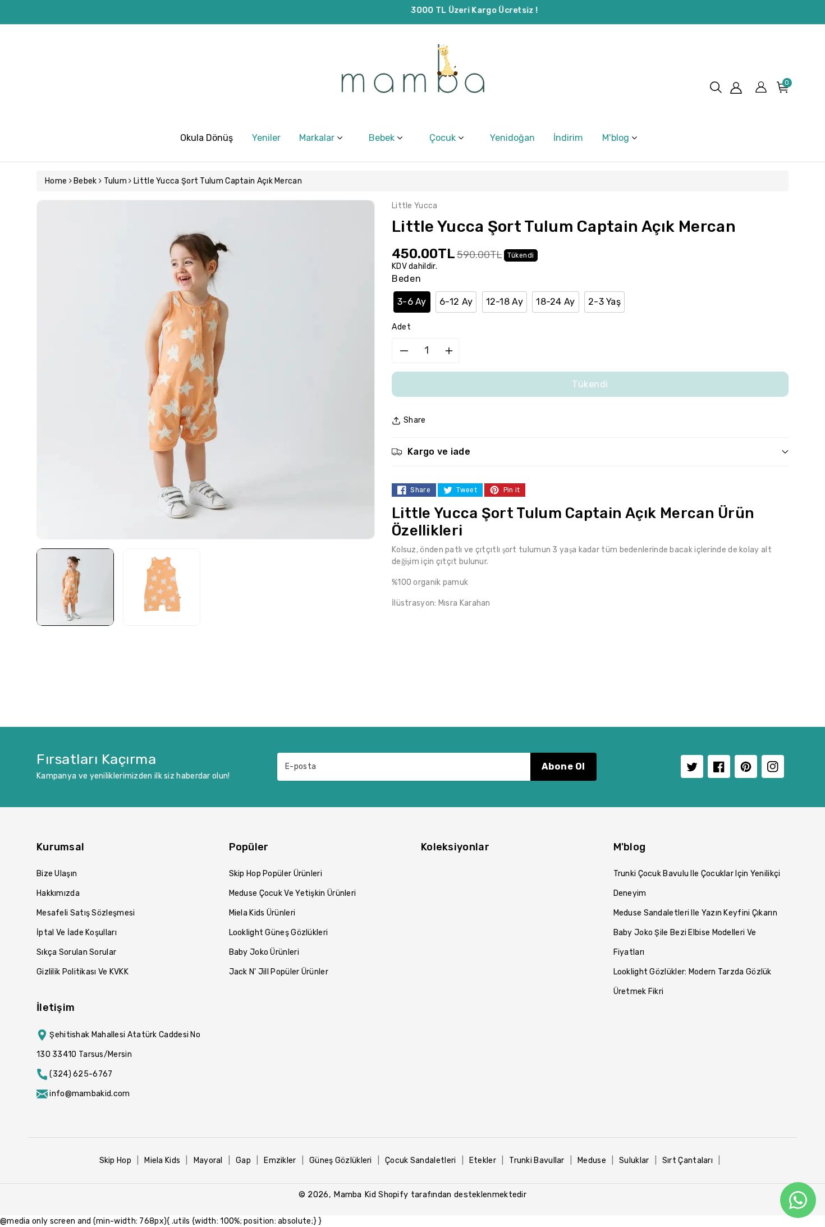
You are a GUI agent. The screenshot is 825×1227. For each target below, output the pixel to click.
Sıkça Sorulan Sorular (76, 952)
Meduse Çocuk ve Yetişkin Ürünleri (292, 893)
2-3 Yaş (604, 301)
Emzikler (280, 1160)
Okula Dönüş (206, 137)
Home (56, 181)
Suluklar (634, 1160)
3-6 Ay (412, 301)
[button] (716, 87)
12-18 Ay (504, 301)
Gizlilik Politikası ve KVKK (82, 972)
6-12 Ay (456, 301)
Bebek (85, 181)
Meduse (592, 1160)
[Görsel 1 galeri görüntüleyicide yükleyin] (75, 587)
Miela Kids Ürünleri (262, 913)
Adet (401, 327)
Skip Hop (115, 1160)
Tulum (115, 181)
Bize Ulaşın (56, 873)
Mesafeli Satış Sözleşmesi (85, 913)
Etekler (482, 1160)
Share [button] (415, 420)
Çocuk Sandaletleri (420, 1160)
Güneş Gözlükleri (340, 1160)
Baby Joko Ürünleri (264, 952)
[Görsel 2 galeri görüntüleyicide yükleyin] (161, 587)
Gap (243, 1160)
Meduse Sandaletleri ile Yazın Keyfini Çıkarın (695, 913)
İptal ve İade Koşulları (76, 932)
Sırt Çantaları (687, 1160)
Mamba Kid (354, 1194)
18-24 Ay (555, 301)
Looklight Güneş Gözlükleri (278, 932)
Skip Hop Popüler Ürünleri (276, 873)
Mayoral (208, 1160)
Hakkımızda (58, 893)
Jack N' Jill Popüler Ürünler (278, 972)
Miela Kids (162, 1160)
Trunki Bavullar (537, 1160)
